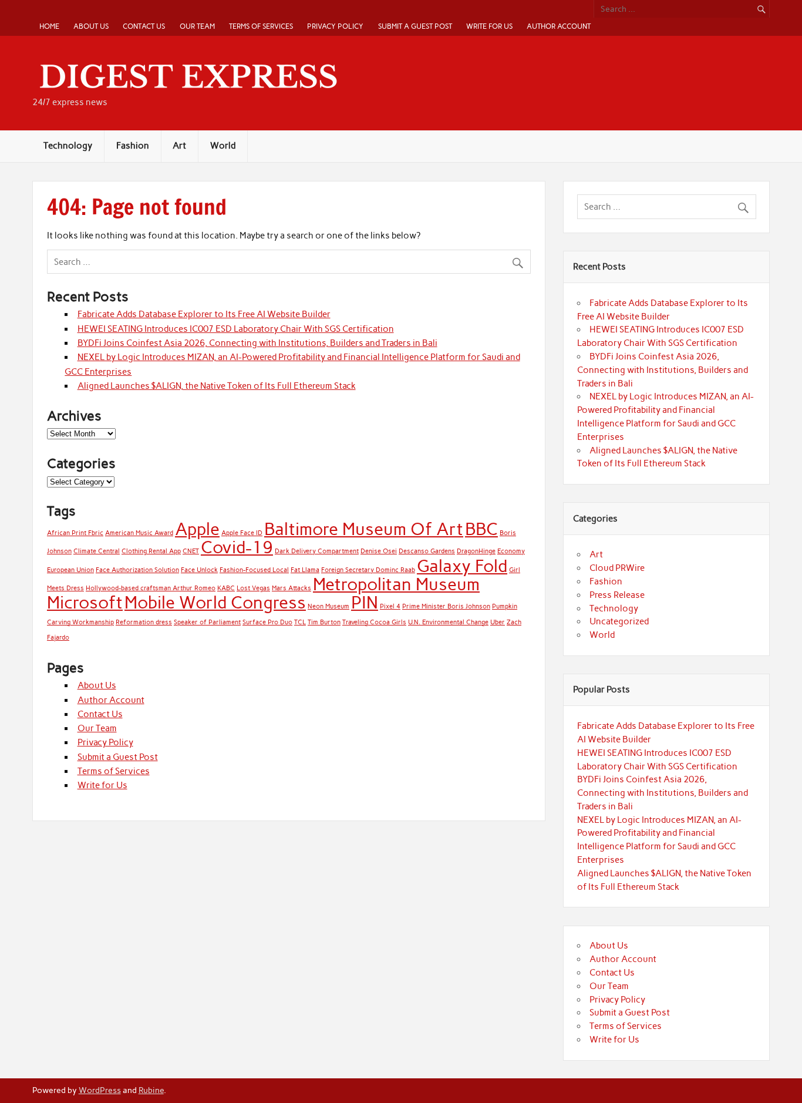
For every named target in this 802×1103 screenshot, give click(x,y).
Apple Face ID (241, 533)
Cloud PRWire (617, 568)
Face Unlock (199, 570)
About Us (91, 26)
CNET (191, 551)
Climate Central (96, 551)
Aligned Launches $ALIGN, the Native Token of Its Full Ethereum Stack (216, 386)
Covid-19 (237, 547)
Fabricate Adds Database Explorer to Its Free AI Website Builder (204, 314)
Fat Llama (305, 570)
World (222, 145)
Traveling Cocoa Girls (374, 622)
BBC (481, 529)
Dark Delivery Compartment (317, 551)
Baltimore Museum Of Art (363, 529)
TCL (300, 622)
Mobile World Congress (215, 602)
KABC (226, 588)
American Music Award (139, 533)
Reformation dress (144, 622)
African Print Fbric (75, 533)
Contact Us (144, 26)
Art (179, 145)
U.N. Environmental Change (448, 622)
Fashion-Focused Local (254, 570)
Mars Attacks (291, 588)
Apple (197, 529)
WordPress (100, 1090)
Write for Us (489, 26)
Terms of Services (261, 26)
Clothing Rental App (151, 551)
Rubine (151, 1090)
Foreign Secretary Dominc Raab (368, 570)
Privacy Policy (335, 26)
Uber (497, 622)
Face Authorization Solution (137, 570)
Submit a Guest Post (415, 26)
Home (49, 26)
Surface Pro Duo (267, 622)
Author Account (559, 26)
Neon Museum (328, 606)
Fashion (132, 145)
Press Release (617, 595)
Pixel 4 (390, 606)
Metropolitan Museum (396, 584)
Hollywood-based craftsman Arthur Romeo (150, 588)
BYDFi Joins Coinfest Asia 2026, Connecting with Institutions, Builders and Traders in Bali (257, 343)
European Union (70, 570)
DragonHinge (476, 551)
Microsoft (85, 602)
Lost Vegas (253, 588)
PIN (364, 602)
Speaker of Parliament (207, 622)
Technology (67, 145)
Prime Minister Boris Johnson (446, 606)
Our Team (197, 26)
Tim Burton (324, 622)
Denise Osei (378, 551)
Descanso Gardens (427, 551)
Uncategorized (619, 621)
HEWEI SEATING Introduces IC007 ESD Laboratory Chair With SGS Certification (235, 329)
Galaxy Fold (462, 566)
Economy (511, 551)
